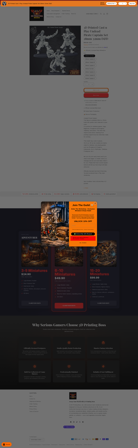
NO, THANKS (83, 242)
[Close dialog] (95, 203)
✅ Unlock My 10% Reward (83, 234)
